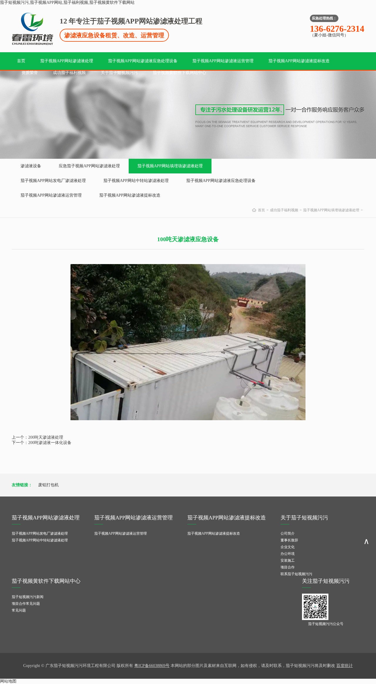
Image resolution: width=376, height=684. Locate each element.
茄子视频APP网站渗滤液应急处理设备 (142, 61)
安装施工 (288, 560)
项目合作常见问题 (26, 604)
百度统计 (344, 665)
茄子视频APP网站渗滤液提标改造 (299, 61)
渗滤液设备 (31, 166)
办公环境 (288, 554)
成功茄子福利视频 (69, 72)
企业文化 (288, 547)
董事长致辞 (289, 540)
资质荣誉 (29, 72)
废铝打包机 (48, 485)
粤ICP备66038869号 (151, 665)
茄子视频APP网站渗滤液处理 (66, 61)
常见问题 (19, 610)
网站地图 (8, 681)
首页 (21, 61)
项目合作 (288, 567)
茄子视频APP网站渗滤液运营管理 (223, 61)
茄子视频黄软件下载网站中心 (179, 72)
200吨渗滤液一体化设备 (49, 442)
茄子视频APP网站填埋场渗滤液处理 (170, 166)
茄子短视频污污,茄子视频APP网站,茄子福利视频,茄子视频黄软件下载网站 (67, 2)
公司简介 (288, 533)
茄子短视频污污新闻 (27, 597)
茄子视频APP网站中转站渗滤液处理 (136, 180)
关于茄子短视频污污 (119, 72)
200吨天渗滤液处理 (45, 437)
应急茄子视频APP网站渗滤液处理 (89, 166)
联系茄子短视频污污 (296, 574)
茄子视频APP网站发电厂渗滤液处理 (53, 180)
